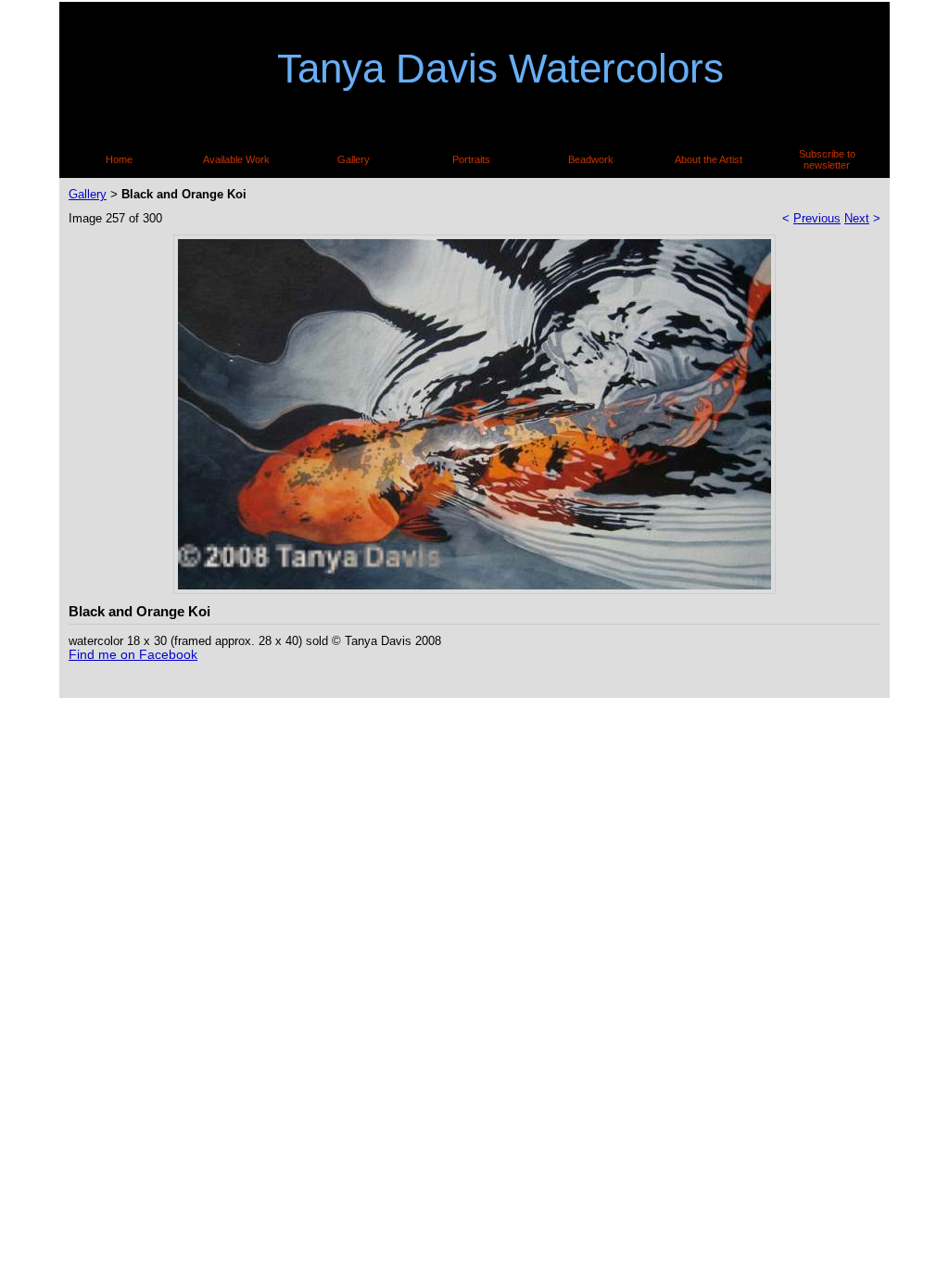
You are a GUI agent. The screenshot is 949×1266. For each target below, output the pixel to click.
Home (119, 159)
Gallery (353, 159)
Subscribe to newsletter (827, 159)
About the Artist (708, 159)
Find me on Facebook (133, 654)
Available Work (236, 159)
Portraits (471, 159)
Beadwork (591, 159)
